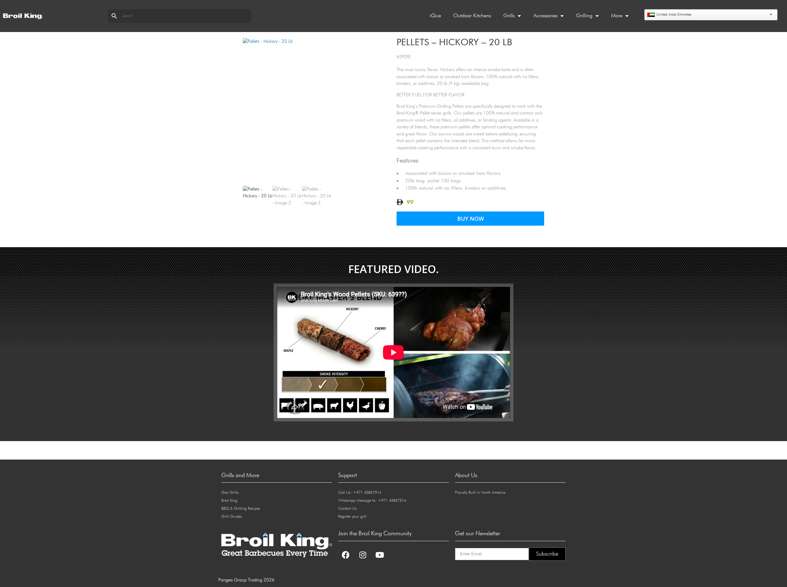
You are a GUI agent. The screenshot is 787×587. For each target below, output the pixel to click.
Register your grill (352, 517)
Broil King (229, 501)
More (616, 15)
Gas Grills (230, 493)
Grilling (584, 15)
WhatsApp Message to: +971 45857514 (372, 501)
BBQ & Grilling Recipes (240, 509)
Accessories (545, 15)
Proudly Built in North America (480, 493)
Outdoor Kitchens (472, 15)
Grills (509, 15)
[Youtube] (379, 555)
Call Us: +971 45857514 (359, 493)
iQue (435, 15)
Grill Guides (231, 517)
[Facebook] (346, 555)
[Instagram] (362, 555)
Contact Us (347, 509)
